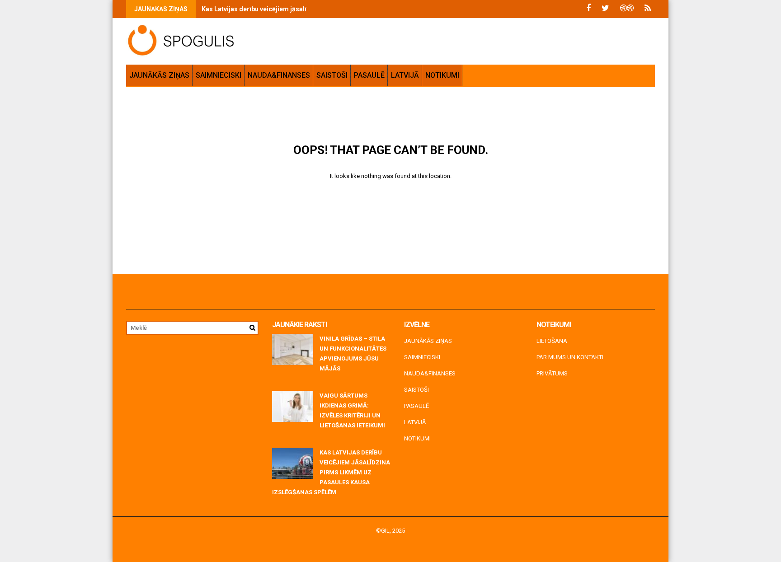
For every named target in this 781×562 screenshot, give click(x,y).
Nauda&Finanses (279, 75)
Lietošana (551, 340)
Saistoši (332, 75)
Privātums (552, 373)
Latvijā (405, 75)
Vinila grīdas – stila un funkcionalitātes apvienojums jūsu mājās (353, 353)
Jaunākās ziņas (159, 75)
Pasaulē (369, 75)
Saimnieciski (218, 75)
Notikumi (442, 75)
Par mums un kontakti (569, 357)
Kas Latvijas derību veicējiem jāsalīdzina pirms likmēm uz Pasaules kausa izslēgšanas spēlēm (331, 472)
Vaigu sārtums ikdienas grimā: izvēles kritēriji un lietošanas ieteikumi (352, 410)
